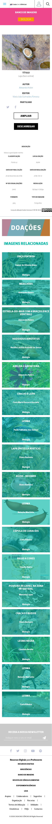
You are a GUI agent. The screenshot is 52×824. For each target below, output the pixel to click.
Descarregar (26, 126)
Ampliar (25, 115)
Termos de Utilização (18, 805)
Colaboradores (23, 796)
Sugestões (39, 796)
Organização (18, 801)
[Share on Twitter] (7, 107)
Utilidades (36, 805)
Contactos (38, 809)
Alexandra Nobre (26, 87)
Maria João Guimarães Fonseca (26, 96)
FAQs (28, 809)
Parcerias (32, 801)
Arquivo (9, 796)
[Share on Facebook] (15, 107)
